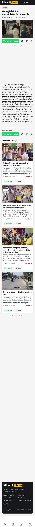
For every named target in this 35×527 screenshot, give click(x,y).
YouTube (6, 504)
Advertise (21, 495)
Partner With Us (9, 498)
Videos (21, 525)
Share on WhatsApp (11, 41)
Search (30, 525)
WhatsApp (9, 181)
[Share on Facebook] (22, 41)
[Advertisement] (17, 64)
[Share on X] (27, 41)
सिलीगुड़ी (5, 7)
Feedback (21, 498)
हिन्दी (27, 2)
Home (5, 525)
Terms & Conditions (24, 500)
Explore (13, 525)
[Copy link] (31, 41)
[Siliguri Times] (10, 2)
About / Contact (9, 495)
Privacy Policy (8, 500)
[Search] (31, 2)
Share (19, 181)
